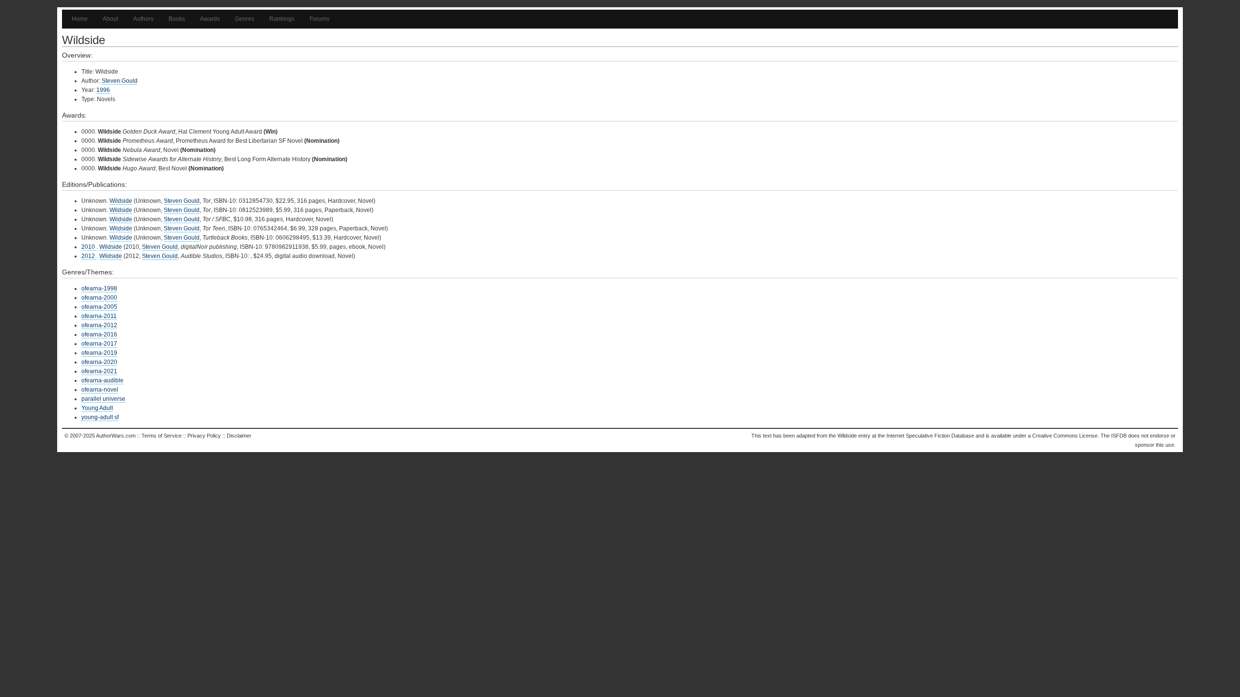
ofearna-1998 (99, 288)
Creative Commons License (1065, 436)
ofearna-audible (102, 380)
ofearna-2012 (99, 325)
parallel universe (103, 398)
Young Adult (97, 408)
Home (80, 18)
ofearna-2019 (99, 352)
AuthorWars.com (116, 436)
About (110, 18)
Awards (210, 18)
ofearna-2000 (99, 297)
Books (177, 18)
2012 (88, 256)
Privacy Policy (204, 436)
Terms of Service (161, 436)
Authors (143, 18)
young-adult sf (100, 417)
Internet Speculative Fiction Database (930, 436)
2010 (88, 246)
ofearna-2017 (99, 343)
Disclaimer (239, 436)
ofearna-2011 (99, 316)
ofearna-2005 (99, 306)
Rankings (281, 18)
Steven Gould (120, 80)
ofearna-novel (99, 389)
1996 (103, 90)
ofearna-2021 (99, 371)
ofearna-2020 (99, 362)
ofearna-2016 (99, 334)
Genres (244, 18)
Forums (319, 18)
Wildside (120, 200)
